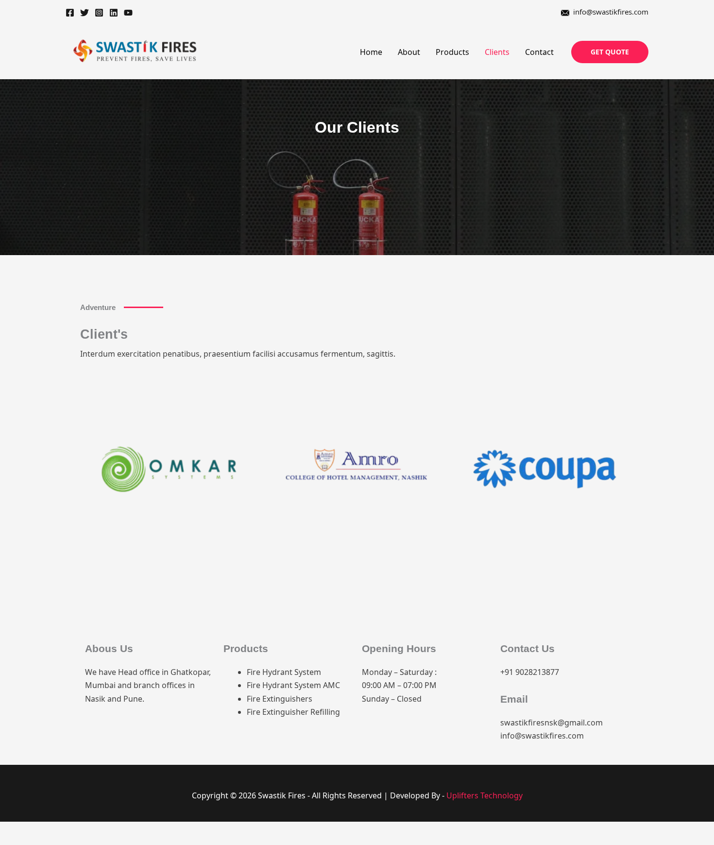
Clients (497, 52)
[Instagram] (99, 12)
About (409, 52)
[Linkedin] (113, 12)
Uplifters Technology (484, 795)
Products (452, 52)
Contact (539, 52)
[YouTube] (128, 12)
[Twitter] (84, 12)
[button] (609, 52)
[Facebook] (70, 12)
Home (371, 52)
